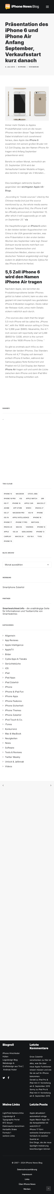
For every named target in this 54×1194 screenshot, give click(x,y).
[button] (47, 7)
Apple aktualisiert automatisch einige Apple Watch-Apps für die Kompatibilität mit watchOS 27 (40, 1119)
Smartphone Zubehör (13, 587)
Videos (8, 766)
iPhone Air (10, 369)
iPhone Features (13, 701)
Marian (36, 67)
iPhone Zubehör (13, 715)
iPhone (23, 67)
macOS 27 (41, 503)
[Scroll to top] (48, 1188)
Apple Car (28, 503)
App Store (17, 508)
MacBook (20, 494)
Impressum (27, 1174)
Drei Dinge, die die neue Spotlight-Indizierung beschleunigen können (40, 1145)
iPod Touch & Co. (14, 719)
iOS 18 (6, 517)
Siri (42, 499)
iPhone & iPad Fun (14, 691)
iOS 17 (6, 503)
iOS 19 (30, 513)
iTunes (8, 724)
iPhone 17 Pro (21, 522)
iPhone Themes (13, 710)
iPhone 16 (16, 503)
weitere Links (9, 1136)
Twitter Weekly (12, 757)
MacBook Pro (18, 513)
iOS (20, 499)
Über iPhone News (27, 1184)
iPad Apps (10, 677)
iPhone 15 (8, 494)
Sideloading (27, 532)
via (26, 219)
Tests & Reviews (13, 752)
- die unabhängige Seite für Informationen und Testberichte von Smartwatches (26, 611)
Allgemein (10, 635)
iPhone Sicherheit (14, 705)
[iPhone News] (22, 7)
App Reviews (11, 640)
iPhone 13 (40, 532)
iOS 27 (6, 513)
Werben (27, 1189)
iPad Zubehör (12, 682)
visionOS (29, 527)
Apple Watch (31, 499)
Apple (6, 532)
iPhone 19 (8, 541)
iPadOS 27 (39, 508)
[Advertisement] (27, 447)
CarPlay (7, 536)
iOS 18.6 (30, 536)
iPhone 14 (41, 527)
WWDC (28, 508)
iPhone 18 (37, 517)
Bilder (8, 654)
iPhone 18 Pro (10, 499)
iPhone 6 (33, 140)
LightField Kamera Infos (13, 1113)
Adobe (6, 508)
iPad (7, 673)
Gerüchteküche (13, 663)
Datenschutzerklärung (27, 1169)
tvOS (39, 536)
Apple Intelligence (21, 517)
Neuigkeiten (11, 738)
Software (9, 747)
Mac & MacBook (13, 733)
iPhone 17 (8, 522)
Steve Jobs (32, 494)
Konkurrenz (11, 729)
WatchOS (35, 522)
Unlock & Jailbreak (14, 761)
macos (19, 527)
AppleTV (9, 649)
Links (27, 1179)
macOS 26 (19, 536)
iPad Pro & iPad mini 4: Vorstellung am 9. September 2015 (40, 1082)
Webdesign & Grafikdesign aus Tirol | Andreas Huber (13, 1066)
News (8, 743)
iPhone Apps (11, 696)
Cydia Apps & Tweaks (16, 659)
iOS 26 (15, 532)
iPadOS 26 (8, 527)
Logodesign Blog (10, 1060)
